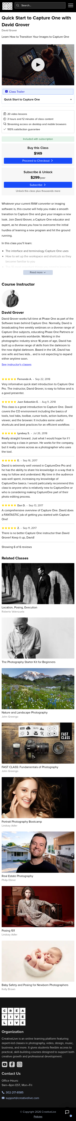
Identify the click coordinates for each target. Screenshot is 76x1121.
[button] (67, 1112)
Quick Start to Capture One (22, 99)
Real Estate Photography (17, 876)
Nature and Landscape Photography (25, 712)
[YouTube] (5, 1064)
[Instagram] (20, 1064)
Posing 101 (8, 930)
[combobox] (40, 5)
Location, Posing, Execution (19, 607)
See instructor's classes (16, 364)
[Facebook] (12, 1064)
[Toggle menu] (71, 5)
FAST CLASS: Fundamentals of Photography (30, 767)
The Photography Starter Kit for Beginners (28, 662)
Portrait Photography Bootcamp (22, 821)
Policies (38, 1116)
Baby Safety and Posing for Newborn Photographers (35, 985)
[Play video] (38, 64)
